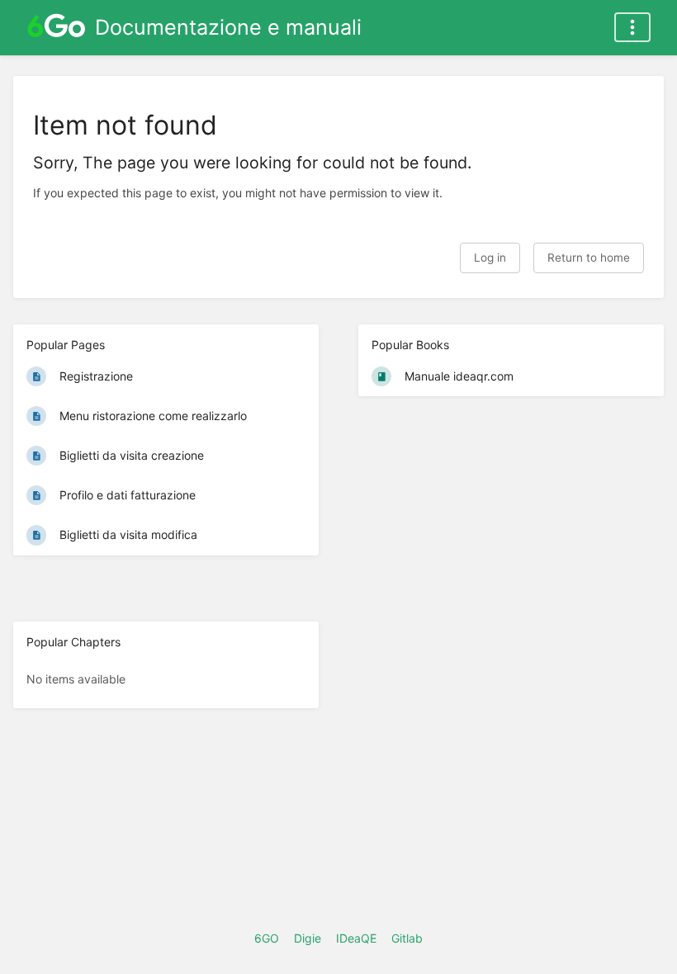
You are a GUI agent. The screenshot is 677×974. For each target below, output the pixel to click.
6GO (266, 938)
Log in (490, 257)
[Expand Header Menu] (632, 27)
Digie (307, 938)
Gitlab (407, 938)
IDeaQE (356, 938)
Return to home (588, 257)
